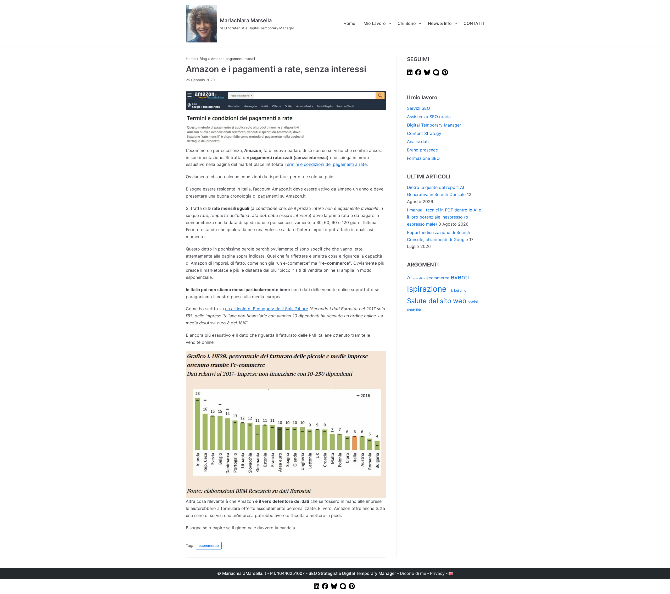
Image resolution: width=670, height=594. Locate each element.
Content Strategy (424, 133)
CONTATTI (474, 23)
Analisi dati (418, 141)
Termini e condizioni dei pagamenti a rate (325, 164)
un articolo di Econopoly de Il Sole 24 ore (266, 308)
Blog (203, 59)
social (473, 301)
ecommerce (209, 545)
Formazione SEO (423, 158)
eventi (460, 277)
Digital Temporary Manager (434, 125)
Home (349, 23)
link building (457, 290)
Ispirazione (426, 288)
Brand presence (422, 149)
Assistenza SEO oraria (429, 116)
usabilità (414, 310)
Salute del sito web (436, 301)
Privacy (437, 573)
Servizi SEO (418, 108)
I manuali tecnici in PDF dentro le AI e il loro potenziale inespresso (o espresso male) (444, 217)
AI (409, 277)
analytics (419, 278)
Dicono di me (413, 573)
